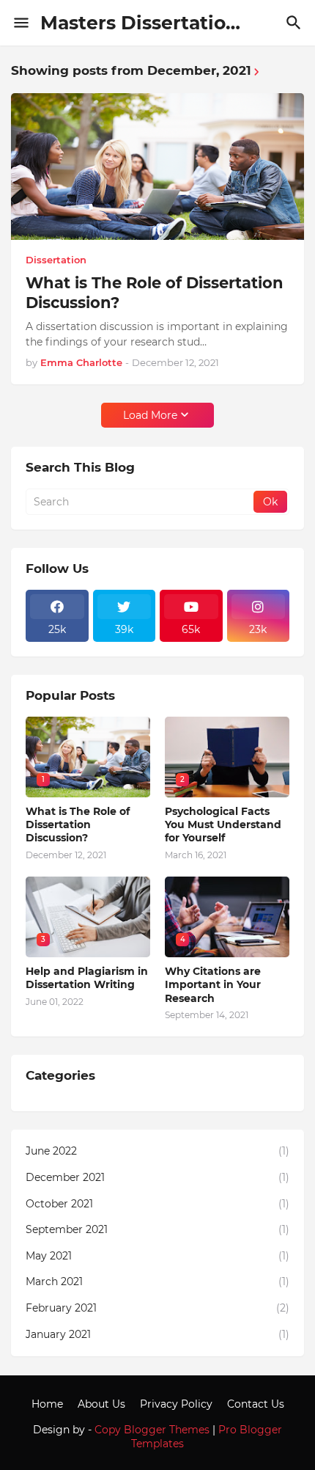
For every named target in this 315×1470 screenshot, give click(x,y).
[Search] (295, 22)
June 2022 (157, 1151)
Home (47, 1404)
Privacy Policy (176, 1404)
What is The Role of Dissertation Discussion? (155, 293)
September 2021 (157, 1229)
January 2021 (157, 1334)
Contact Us (255, 1404)
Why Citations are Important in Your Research (213, 984)
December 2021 (157, 1177)
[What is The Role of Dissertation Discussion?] (157, 166)
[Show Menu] (20, 22)
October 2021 (157, 1203)
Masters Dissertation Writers (177, 23)
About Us (101, 1404)
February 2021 (157, 1307)
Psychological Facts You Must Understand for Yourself (223, 824)
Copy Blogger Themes (152, 1429)
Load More (150, 415)
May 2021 (157, 1255)
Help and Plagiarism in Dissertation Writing (87, 978)
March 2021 (157, 1281)
